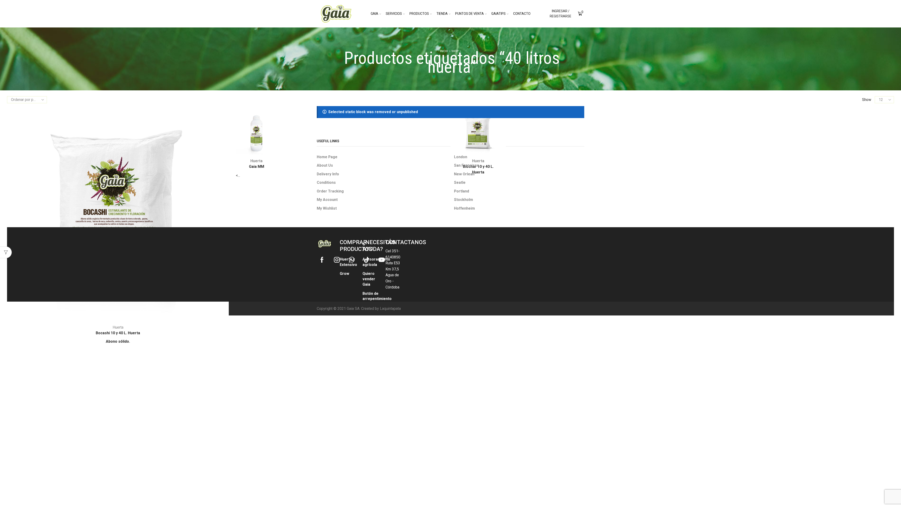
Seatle (460, 182)
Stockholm (463, 199)
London (460, 157)
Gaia (374, 13)
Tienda (442, 13)
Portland (461, 191)
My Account (327, 199)
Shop (454, 51)
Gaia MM (256, 166)
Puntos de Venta (469, 13)
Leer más (70, 313)
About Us (325, 165)
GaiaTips (498, 13)
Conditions (326, 182)
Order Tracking (330, 191)
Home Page (327, 157)
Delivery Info (328, 174)
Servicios (394, 13)
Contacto (522, 13)
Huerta (118, 327)
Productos (419, 13)
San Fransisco (466, 165)
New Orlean (464, 174)
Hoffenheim (464, 208)
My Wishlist (327, 208)
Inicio (444, 51)
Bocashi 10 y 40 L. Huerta (118, 333)
